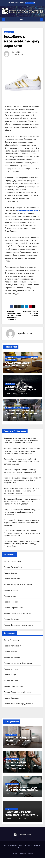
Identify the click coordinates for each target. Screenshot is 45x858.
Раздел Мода (8, 32)
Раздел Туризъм (11, 619)
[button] (38, 19)
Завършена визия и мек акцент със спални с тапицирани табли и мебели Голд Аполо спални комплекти (21, 440)
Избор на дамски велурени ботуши (30, 313)
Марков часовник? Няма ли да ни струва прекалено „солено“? (14, 315)
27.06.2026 (11, 769)
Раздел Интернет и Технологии (16, 357)
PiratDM (18, 52)
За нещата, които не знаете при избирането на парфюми (21, 413)
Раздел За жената (12, 407)
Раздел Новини (11, 360)
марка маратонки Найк (27, 210)
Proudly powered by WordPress (15, 845)
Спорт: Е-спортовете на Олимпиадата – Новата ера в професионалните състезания (22, 512)
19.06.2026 (11, 818)
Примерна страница (26, 853)
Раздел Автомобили (13, 567)
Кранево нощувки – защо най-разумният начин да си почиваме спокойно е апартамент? (22, 480)
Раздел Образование (13, 608)
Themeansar (22, 848)
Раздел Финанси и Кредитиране (18, 625)
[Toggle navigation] (21, 19)
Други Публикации (12, 561)
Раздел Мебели (11, 590)
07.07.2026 (11, 744)
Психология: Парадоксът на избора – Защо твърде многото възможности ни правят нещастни (22, 533)
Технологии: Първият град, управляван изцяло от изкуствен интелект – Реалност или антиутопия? (22, 501)
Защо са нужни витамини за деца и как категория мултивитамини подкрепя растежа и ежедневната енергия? (22, 450)
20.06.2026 (11, 793)
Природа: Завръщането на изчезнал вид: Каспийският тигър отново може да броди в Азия (22, 543)
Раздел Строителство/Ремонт (17, 613)
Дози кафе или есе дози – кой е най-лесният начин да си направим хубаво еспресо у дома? (21, 461)
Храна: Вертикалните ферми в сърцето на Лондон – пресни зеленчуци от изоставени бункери (21, 490)
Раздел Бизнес (10, 573)
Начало (14, 853)
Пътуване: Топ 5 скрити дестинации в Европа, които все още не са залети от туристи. (21, 522)
